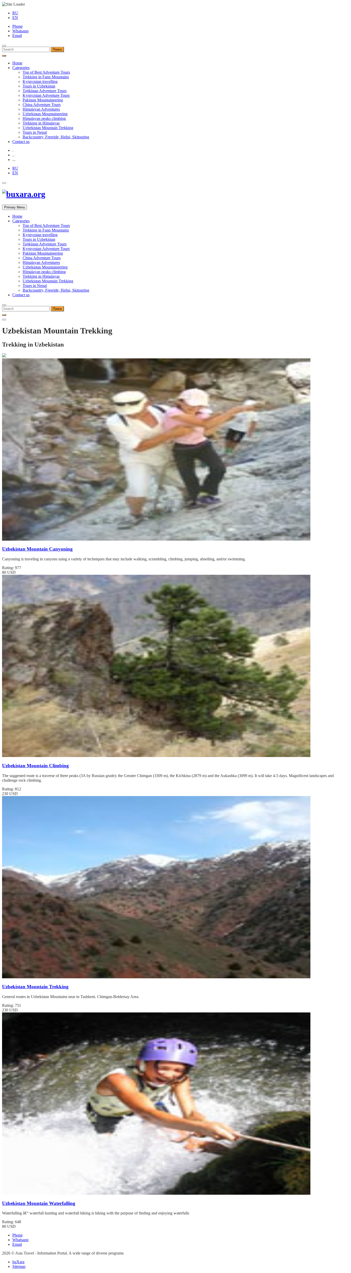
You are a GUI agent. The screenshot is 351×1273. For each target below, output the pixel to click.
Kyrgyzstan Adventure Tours (46, 95)
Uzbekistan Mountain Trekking (48, 128)
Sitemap (18, 1266)
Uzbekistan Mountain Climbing (35, 765)
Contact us (21, 141)
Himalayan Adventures (41, 109)
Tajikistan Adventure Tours (45, 91)
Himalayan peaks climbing (44, 118)
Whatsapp (20, 31)
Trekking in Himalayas (41, 123)
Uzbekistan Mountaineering (45, 114)
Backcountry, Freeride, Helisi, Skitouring (56, 137)
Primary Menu (14, 207)
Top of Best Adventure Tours (46, 72)
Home (17, 63)
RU (15, 13)
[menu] (4, 45)
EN (15, 17)
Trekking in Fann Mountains (46, 77)
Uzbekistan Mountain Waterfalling (38, 1203)
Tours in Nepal (35, 132)
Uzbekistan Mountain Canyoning (37, 549)
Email (17, 35)
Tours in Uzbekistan (39, 86)
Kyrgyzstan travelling (40, 81)
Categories (21, 67)
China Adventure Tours (42, 104)
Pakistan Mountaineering (43, 100)
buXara (18, 1262)
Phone (17, 26)
